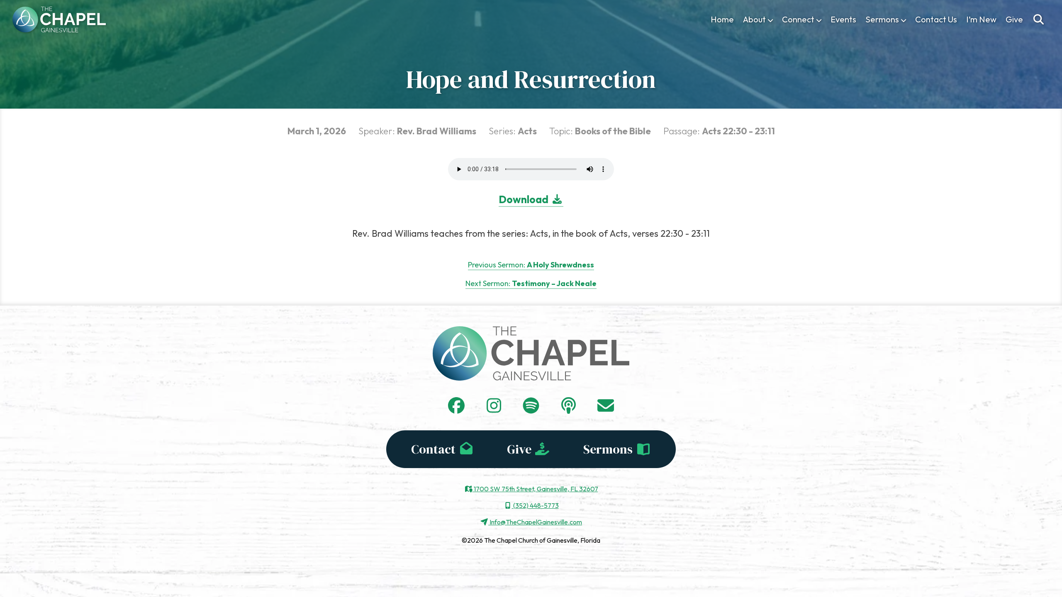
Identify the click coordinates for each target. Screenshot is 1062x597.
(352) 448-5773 (535, 505)
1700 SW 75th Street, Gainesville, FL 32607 (535, 489)
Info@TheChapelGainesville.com (535, 522)
